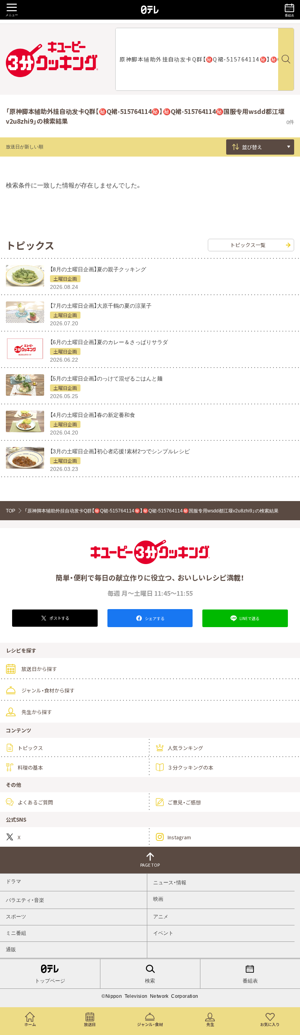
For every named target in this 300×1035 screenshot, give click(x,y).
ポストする (59, 618)
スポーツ (16, 917)
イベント (163, 933)
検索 (150, 981)
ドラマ (13, 881)
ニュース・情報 (169, 882)
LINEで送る (249, 618)
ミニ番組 (16, 933)
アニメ (160, 917)
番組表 (250, 981)
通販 (11, 949)
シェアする (154, 618)
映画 (158, 899)
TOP (10, 511)
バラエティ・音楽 (25, 900)
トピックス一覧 (248, 245)
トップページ (50, 981)
